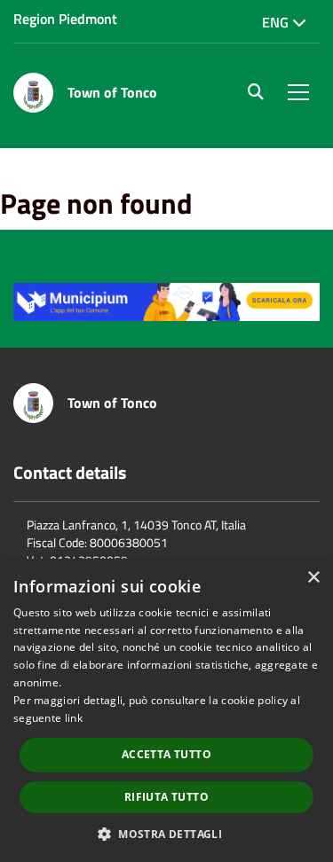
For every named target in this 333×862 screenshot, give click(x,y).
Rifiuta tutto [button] (166, 796)
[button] (166, 833)
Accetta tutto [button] (166, 754)
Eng (277, 22)
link (74, 717)
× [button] (313, 577)
